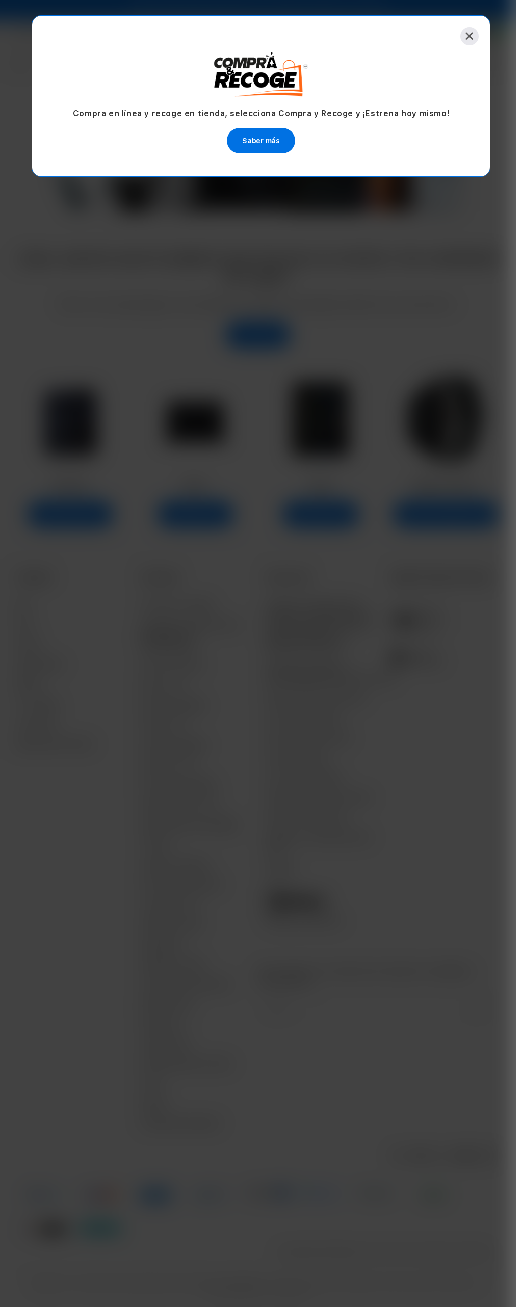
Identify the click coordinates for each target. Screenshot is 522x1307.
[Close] (469, 36)
